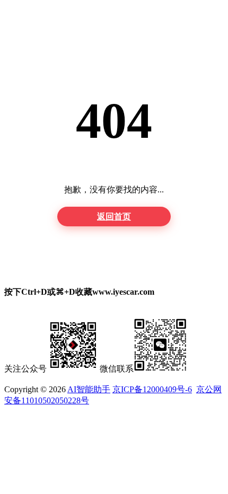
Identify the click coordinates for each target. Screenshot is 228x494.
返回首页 (114, 216)
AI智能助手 (88, 389)
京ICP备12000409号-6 (152, 389)
